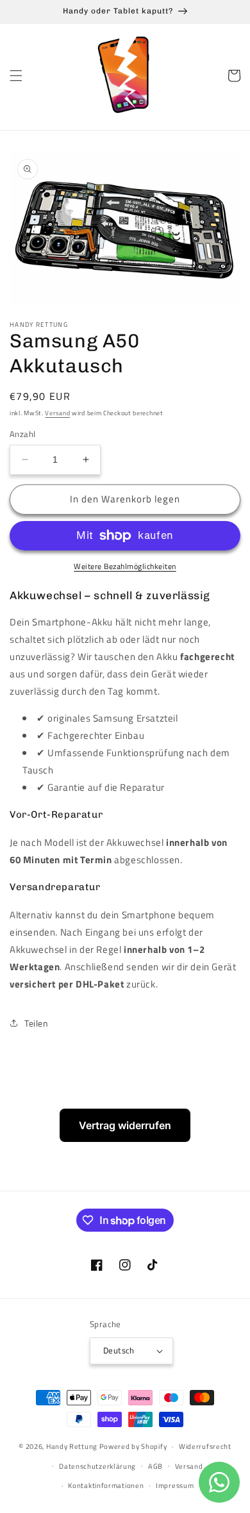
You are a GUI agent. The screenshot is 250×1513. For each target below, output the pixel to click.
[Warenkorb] (234, 76)
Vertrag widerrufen (125, 1125)
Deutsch (119, 1350)
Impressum (175, 1485)
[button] (16, 76)
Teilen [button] (36, 1023)
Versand (57, 413)
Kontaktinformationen (106, 1485)
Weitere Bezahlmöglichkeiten (125, 566)
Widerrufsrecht (205, 1446)
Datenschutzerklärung (97, 1466)
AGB (155, 1466)
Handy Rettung (71, 1446)
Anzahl (22, 434)
